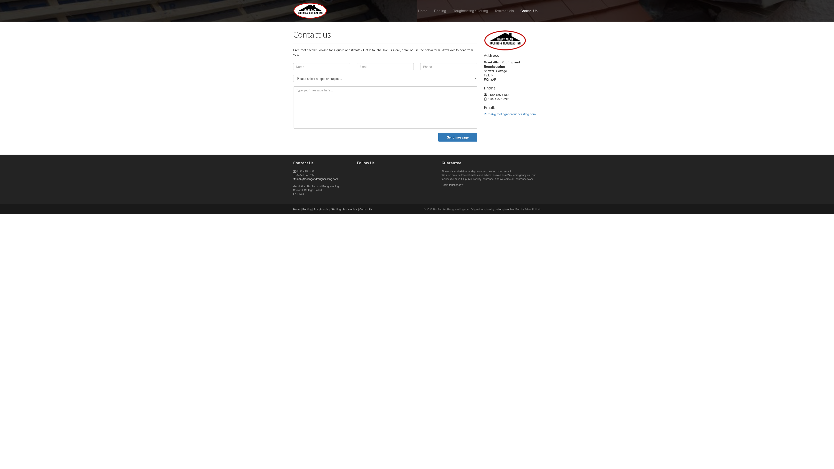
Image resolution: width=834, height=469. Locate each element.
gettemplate (502, 209)
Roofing (440, 10)
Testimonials (504, 10)
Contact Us (529, 10)
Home (422, 10)
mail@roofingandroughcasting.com (511, 114)
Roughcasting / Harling (470, 10)
